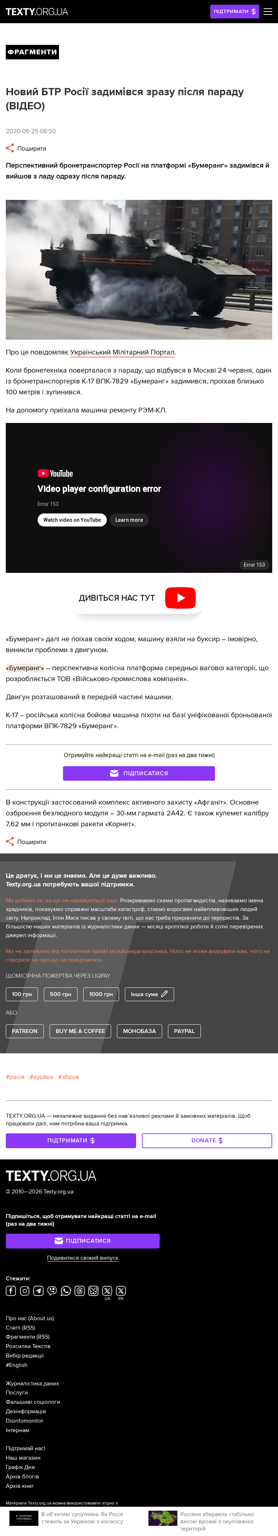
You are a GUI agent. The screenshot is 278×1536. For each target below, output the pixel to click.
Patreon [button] (25, 1031)
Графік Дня (20, 1467)
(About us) (41, 1318)
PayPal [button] (184, 1031)
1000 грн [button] (101, 994)
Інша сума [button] (144, 994)
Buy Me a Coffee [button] (80, 1031)
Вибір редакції (25, 1355)
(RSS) (28, 1327)
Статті (13, 1327)
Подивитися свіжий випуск (82, 1258)
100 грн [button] (22, 994)
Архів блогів (22, 1476)
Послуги (17, 1392)
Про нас (16, 1318)
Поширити (31, 148)
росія (16, 1077)
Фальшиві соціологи (33, 1402)
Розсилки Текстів (28, 1346)
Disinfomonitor (24, 1420)
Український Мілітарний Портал (122, 352)
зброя (70, 1077)
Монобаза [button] (139, 1031)
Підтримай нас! (25, 1448)
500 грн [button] (60, 994)
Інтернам (17, 1430)
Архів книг (20, 1486)
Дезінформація (26, 1411)
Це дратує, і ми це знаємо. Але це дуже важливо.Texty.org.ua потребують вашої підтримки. (81, 880)
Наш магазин (23, 1457)
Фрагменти (20, 1336)
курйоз (43, 1077)
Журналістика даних (32, 1383)
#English (17, 1365)
